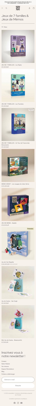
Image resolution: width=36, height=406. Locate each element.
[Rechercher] (6, 8)
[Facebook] (14, 403)
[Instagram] (18, 403)
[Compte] (29, 8)
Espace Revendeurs (8, 369)
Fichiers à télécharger (8, 374)
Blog (3, 371)
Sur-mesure (5, 366)
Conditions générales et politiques (18, 398)
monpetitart (11, 393)
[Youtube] (21, 403)
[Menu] (2, 8)
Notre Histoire (6, 364)
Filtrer (5, 27)
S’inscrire (18, 385)
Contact (4, 361)
